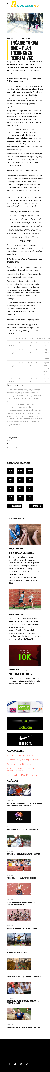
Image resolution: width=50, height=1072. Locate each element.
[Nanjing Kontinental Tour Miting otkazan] (25, 915)
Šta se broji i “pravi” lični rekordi (19, 764)
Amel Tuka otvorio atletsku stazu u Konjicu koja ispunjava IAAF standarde (24, 804)
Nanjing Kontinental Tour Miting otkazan (22, 775)
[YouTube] (20, 1064)
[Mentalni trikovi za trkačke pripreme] (25, 599)
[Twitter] (15, 1064)
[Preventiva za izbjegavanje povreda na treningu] (25, 534)
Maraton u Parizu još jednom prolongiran (24, 976)
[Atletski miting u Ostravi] (25, 939)
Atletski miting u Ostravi (17, 952)
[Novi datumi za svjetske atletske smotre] (25, 817)
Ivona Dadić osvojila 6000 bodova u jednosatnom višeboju (21, 903)
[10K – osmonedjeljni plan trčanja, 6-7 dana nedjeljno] (25, 655)
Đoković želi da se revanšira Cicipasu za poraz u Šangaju (23, 1002)
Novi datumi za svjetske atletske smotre (22, 755)
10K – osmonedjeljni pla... (21, 674)
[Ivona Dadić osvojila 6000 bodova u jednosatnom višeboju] (25, 889)
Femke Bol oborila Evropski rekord (21, 878)
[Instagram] (26, 1064)
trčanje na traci (26, 190)
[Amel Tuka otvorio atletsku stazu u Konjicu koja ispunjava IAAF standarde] (25, 790)
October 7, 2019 (13, 38)
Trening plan (26, 38)
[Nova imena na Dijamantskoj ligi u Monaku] (25, 841)
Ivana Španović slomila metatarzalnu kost (24, 1027)
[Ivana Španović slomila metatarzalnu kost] (25, 1014)
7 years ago (24, 670)
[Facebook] (9, 1064)
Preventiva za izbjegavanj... (21, 552)
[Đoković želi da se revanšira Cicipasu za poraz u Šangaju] (25, 988)
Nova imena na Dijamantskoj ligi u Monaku (23, 760)
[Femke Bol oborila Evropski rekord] (25, 865)
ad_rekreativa (14, 438)
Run (10, 549)
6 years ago (28, 549)
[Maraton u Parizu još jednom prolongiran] (25, 964)
